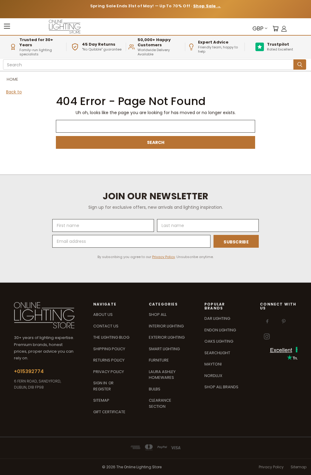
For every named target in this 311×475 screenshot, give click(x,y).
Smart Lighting (164, 349)
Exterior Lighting (167, 337)
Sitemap (101, 400)
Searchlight (217, 353)
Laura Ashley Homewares (162, 375)
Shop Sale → (207, 6)
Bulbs (154, 389)
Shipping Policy (109, 349)
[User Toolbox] (284, 28)
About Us (103, 314)
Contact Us (105, 326)
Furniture (159, 360)
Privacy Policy (163, 256)
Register (102, 389)
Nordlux (213, 376)
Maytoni (213, 364)
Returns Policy (109, 360)
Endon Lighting (220, 330)
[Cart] (275, 28)
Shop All (157, 314)
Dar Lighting (217, 318)
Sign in (100, 383)
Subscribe (236, 242)
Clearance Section (160, 403)
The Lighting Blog (111, 337)
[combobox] (149, 65)
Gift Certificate (109, 412)
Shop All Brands (221, 387)
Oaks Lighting (218, 341)
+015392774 (29, 371)
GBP (257, 28)
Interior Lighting (166, 326)
